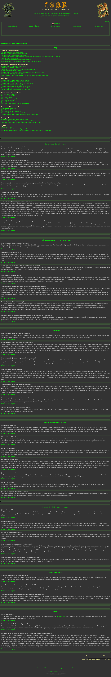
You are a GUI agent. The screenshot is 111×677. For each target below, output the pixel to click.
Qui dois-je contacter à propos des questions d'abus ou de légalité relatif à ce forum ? (26, 130)
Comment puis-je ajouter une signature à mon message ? (18, 83)
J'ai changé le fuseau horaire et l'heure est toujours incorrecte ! (19, 69)
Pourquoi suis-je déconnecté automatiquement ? (15, 55)
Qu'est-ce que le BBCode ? (9, 94)
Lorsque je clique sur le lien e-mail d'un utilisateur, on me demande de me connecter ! (26, 75)
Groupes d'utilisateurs (65, 13)
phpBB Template (53, 671)
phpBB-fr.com (58, 674)
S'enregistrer (75, 13)
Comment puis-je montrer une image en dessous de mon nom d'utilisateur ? (23, 72)
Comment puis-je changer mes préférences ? (14, 66)
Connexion (70, 16)
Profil (39, 16)
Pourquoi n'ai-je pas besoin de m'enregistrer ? (14, 53)
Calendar (107, 21)
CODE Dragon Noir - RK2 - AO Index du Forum (14, 43)
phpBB (52, 673)
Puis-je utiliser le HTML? (8, 96)
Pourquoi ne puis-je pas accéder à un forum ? (14, 88)
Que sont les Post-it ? (7, 102)
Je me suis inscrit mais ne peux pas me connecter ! (16, 60)
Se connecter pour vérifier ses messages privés (54, 16)
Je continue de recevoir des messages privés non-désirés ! (18, 121)
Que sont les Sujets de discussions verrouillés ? (15, 103)
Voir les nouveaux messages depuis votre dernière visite (63, 668)
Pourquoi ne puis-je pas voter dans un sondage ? (15, 89)
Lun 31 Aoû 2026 (77, 26)
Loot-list (50, 15)
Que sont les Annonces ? (8, 100)
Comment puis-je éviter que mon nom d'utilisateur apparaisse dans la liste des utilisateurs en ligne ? (30, 56)
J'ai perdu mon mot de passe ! (9, 58)
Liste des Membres (53, 13)
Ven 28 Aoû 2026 (12, 26)
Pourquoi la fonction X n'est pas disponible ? (14, 129)
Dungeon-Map (65, 15)
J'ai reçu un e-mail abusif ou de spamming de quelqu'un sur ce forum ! (21, 122)
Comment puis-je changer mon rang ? (12, 74)
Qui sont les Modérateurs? (8, 110)
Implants (55, 15)
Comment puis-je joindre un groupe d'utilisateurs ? (15, 113)
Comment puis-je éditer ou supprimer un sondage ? (16, 86)
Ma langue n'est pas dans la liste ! (11, 71)
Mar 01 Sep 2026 (98, 26)
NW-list (60, 15)
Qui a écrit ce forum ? (7, 127)
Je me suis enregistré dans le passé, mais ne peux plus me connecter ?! (22, 61)
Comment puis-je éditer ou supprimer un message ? (16, 82)
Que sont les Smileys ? (7, 97)
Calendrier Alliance (43, 668)
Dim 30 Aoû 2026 (55, 26)
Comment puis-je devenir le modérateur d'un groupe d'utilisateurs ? (20, 114)
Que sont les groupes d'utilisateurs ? (11, 111)
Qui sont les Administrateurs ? (9, 108)
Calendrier (44, 15)
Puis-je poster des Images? (9, 99)
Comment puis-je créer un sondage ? (12, 85)
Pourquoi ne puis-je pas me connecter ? (12, 52)
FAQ (38, 13)
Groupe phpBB (61, 616)
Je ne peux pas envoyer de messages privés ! (14, 119)
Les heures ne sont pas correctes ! (11, 68)
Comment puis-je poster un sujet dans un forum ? (15, 80)
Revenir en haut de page (8, 156)
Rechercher (44, 13)
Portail (34, 13)
